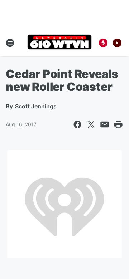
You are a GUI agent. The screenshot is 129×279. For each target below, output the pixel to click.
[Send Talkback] (103, 43)
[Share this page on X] (91, 124)
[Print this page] (118, 124)
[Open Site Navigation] (10, 43)
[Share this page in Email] (105, 124)
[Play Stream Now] (117, 43)
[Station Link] (59, 42)
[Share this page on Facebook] (77, 124)
